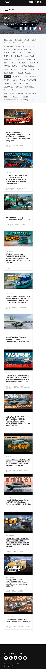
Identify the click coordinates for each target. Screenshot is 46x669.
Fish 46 (32, 49)
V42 (34, 59)
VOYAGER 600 (33, 63)
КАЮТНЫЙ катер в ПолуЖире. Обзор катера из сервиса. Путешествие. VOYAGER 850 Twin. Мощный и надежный (18, 137)
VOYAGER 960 (9, 72)
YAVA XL (22, 80)
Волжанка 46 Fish (10, 90)
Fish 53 (29, 53)
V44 (5, 63)
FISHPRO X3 (32, 46)
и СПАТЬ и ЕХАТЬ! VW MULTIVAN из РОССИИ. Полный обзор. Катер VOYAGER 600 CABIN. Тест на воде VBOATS (18, 421)
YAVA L (14, 80)
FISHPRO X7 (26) (10, 49)
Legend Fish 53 (9, 59)
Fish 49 (6, 53)
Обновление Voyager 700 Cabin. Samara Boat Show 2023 (18, 620)
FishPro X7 (18, 56)
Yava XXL (19, 86)
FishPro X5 (8, 56)
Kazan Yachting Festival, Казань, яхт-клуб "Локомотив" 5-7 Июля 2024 (17, 339)
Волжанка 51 (24, 90)
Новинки (7, 96)
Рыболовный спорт (11, 100)
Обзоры (25, 96)
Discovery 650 (20, 46)
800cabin (16, 43)
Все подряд (8, 39)
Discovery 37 (8, 46)
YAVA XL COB (31, 80)
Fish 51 (21, 53)
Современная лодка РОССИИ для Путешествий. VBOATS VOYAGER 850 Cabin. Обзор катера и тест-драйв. (18, 462)
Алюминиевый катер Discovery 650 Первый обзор (18, 219)
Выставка (19, 93)
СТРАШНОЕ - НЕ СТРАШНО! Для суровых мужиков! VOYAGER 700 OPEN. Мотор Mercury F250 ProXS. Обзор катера (17, 542)
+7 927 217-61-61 (35, 2)
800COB (7, 43)
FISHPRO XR (22, 49)
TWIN (29, 59)
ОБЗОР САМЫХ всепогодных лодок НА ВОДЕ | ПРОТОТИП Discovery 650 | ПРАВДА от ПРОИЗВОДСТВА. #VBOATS (18, 300)
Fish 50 (14, 53)
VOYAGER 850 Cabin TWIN (30, 69)
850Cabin (25, 43)
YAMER (6, 80)
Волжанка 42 (29, 86)
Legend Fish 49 (30, 56)
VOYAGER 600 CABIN (11, 66)
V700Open (22, 63)
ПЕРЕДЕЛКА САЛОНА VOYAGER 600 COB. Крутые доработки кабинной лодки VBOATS (18, 583)
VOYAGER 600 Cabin (28, 66)
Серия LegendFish (27, 100)
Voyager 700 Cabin (30, 76)
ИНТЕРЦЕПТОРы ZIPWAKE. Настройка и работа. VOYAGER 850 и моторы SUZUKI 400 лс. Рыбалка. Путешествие (17, 179)
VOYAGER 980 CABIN (24, 72)
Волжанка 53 (9, 93)
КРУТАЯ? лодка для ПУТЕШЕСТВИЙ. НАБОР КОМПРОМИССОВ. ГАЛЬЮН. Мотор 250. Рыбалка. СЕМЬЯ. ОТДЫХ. (18, 258)
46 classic (18, 39)
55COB (26, 39)
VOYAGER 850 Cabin (11, 69)
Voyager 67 (17, 76)
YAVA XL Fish (23, 83)
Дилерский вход (10, 666)
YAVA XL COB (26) (10, 83)
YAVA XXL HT (8, 86)
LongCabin (20, 59)
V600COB (13, 63)
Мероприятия (31, 93)
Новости (16, 96)
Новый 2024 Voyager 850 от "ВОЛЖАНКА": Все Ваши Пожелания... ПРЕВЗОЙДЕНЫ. (18, 502)
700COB (34, 39)
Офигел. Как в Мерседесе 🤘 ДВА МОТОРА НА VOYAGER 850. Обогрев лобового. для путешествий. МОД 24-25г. (18, 379)
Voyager (8, 76)
